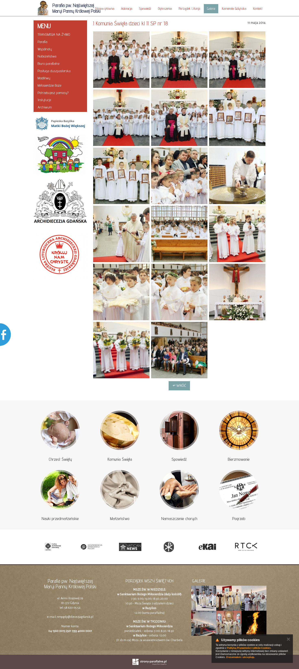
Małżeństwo (119, 518)
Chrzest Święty (60, 459)
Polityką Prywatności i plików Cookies (249, 648)
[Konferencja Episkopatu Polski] (91, 547)
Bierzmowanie (239, 459)
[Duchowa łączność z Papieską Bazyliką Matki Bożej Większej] (60, 123)
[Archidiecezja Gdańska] (60, 202)
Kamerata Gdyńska (234, 9)
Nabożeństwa (47, 56)
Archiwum (45, 107)
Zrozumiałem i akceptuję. (240, 657)
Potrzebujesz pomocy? (53, 93)
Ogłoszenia (165, 9)
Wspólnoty (45, 49)
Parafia (42, 42)
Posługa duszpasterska (54, 71)
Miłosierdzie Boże (49, 85)
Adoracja (126, 9)
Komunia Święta (120, 459)
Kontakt (257, 9)
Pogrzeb (238, 518)
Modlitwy (44, 78)
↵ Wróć (179, 385)
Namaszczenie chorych (179, 518)
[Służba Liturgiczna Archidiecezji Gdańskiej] (60, 255)
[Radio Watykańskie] (130, 547)
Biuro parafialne (48, 63)
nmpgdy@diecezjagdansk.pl (75, 616)
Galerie (211, 9)
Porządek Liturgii (189, 9)
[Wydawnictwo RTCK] (246, 547)
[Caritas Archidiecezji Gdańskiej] (53, 547)
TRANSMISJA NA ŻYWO (54, 34)
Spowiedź (145, 9)
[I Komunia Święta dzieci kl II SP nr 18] (121, 59)
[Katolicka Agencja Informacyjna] (207, 547)
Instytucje (44, 100)
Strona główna (104, 9)
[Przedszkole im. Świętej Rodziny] (60, 154)
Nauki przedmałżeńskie (60, 518)
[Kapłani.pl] (169, 547)
